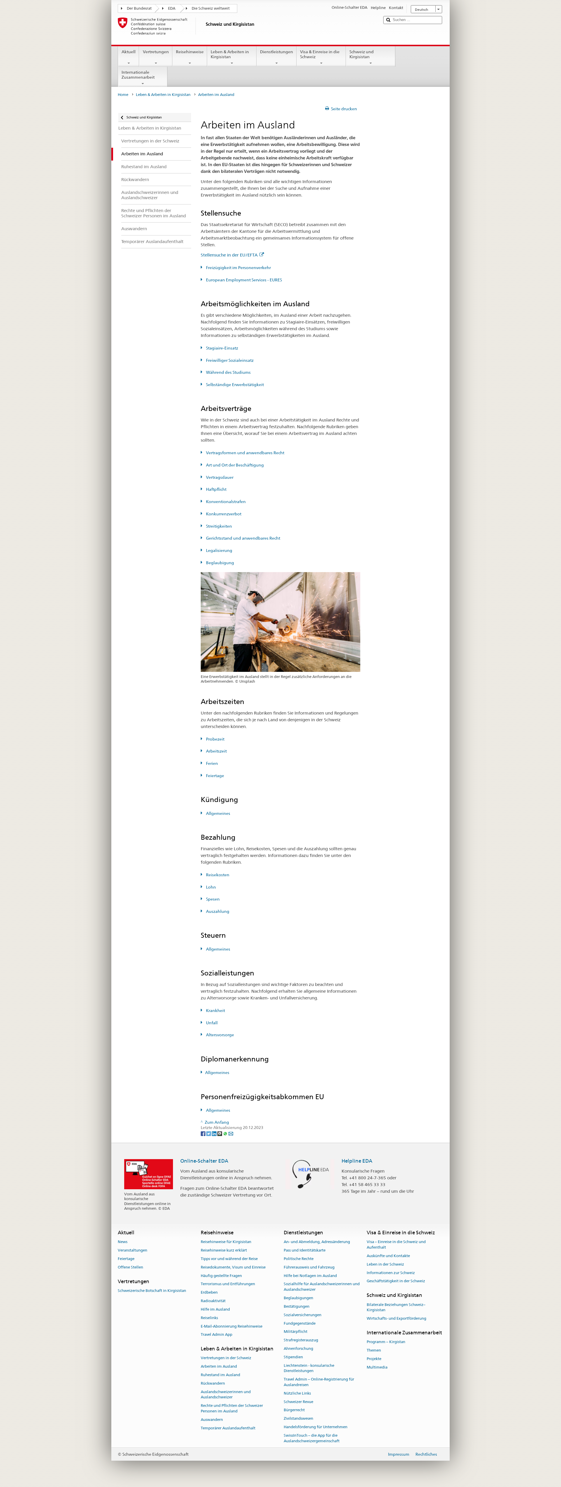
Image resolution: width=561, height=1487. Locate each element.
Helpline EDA (357, 1161)
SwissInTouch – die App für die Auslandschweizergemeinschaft (312, 1438)
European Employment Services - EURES (243, 280)
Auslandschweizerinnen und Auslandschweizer (226, 1395)
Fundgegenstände (300, 1323)
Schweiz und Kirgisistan (361, 54)
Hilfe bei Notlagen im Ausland (310, 1275)
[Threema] (220, 1133)
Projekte (374, 1359)
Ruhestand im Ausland (220, 1375)
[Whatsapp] (225, 1133)
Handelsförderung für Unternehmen (315, 1427)
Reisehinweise (190, 51)
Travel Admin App (216, 1335)
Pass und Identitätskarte (304, 1250)
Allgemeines (217, 813)
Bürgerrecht (294, 1410)
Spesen (212, 899)
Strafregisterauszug (301, 1340)
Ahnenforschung (298, 1348)
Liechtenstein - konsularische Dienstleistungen (309, 1368)
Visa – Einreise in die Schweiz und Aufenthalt (396, 1245)
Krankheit (215, 1010)
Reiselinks (209, 1318)
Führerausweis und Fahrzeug (309, 1267)
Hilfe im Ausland (215, 1309)
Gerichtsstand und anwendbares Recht (242, 538)
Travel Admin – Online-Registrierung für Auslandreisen (319, 1382)
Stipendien (293, 1357)
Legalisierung (218, 550)
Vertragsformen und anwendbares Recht (244, 452)
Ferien (211, 763)
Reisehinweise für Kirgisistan (226, 1242)
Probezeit (214, 739)
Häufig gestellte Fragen (221, 1275)
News (122, 1242)
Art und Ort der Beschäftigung (234, 465)
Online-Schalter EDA (204, 1161)
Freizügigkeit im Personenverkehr (238, 267)
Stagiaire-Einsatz (221, 348)
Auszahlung (217, 911)
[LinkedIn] (214, 1133)
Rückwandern (213, 1383)
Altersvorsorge (219, 1034)
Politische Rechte (299, 1259)
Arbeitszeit (216, 751)
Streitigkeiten (218, 526)
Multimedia (377, 1367)
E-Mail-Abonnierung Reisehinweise (231, 1326)
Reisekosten (217, 874)
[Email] (230, 1133)
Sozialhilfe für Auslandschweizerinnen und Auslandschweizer (322, 1287)
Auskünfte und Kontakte (388, 1256)
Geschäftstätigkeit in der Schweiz (396, 1281)
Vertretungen (156, 51)
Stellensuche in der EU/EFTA (229, 255)
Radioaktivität (213, 1301)
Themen (374, 1350)
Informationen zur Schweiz (391, 1273)
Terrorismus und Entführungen (228, 1284)
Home (123, 94)
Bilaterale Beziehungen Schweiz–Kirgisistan (396, 1307)
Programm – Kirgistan (386, 1342)
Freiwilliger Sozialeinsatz (229, 360)
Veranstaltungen (132, 1250)
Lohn (210, 887)
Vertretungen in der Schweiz (226, 1358)
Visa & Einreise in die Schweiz (320, 54)
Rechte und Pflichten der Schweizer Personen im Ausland (232, 1409)
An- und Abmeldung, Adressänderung (317, 1242)
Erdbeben (209, 1292)
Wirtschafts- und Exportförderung (396, 1318)
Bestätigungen (296, 1306)
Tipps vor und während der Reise (229, 1259)
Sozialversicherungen (302, 1315)
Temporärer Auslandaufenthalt (228, 1428)
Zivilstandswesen (298, 1418)
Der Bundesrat (139, 8)
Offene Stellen (130, 1267)
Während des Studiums (228, 372)
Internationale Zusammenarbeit (138, 75)
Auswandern (212, 1419)
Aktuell (129, 51)
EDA (171, 8)
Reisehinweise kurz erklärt (224, 1250)
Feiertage (214, 775)
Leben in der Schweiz (385, 1264)
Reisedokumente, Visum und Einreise (233, 1267)
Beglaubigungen (298, 1298)
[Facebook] (203, 1133)
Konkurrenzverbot (223, 514)
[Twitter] (209, 1133)
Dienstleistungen (276, 51)
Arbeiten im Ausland (219, 1366)
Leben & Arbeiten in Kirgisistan (230, 54)
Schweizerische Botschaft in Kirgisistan (152, 1290)
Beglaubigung (219, 562)
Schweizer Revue (298, 1402)
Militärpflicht (295, 1332)
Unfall (211, 1022)
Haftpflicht (215, 489)
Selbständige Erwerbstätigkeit (234, 384)
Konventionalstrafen (225, 501)
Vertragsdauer (219, 477)
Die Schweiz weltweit (211, 8)
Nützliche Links (297, 1393)
